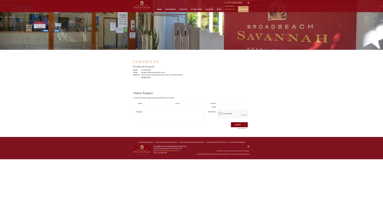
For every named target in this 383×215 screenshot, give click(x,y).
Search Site (234, 151)
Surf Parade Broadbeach (145, 142)
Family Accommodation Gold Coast (166, 142)
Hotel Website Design (236, 154)
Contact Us (229, 9)
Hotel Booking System (224, 154)
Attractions (196, 9)
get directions (146, 77)
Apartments (170, 9)
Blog (219, 9)
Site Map (219, 151)
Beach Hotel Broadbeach (237, 142)
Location (209, 9)
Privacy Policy (226, 151)
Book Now (243, 9)
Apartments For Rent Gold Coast (217, 142)
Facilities (183, 9)
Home (159, 9)
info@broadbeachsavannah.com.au (153, 72)
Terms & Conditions (244, 151)
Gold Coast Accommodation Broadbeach (192, 142)
